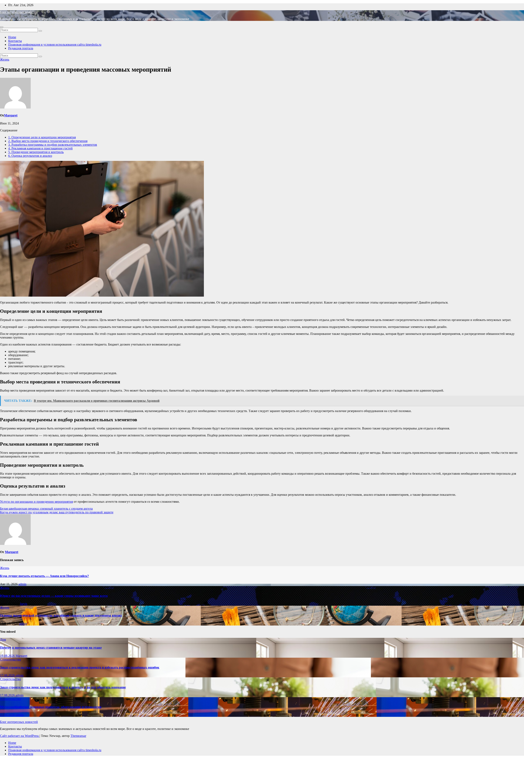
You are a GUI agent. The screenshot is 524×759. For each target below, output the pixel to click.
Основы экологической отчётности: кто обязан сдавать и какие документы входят (61, 615)
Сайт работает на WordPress (20, 736)
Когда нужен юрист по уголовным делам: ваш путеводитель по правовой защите (56, 512)
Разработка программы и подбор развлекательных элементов (52, 144)
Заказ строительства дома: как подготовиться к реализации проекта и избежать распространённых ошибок (79, 667)
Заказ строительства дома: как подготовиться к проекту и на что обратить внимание (63, 687)
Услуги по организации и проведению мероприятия (36, 501)
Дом (3, 639)
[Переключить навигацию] (1, 27)
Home (12, 37)
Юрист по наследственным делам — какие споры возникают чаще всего (54, 595)
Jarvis (23, 603)
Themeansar (78, 736)
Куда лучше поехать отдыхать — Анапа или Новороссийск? (44, 576)
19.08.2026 (8, 655)
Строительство (10, 659)
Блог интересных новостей (19, 12)
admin (22, 584)
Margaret (10, 115)
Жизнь (4, 59)
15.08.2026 (8, 715)
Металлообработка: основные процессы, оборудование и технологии (50, 707)
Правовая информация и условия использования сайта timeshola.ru (54, 44)
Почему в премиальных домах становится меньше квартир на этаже (51, 647)
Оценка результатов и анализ (30, 155)
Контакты (15, 41)
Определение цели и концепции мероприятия (42, 137)
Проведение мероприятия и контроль (36, 152)
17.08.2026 (8, 675)
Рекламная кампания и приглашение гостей (40, 148)
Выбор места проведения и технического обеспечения (47, 141)
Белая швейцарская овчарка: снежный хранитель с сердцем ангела (46, 508)
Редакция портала (20, 48)
